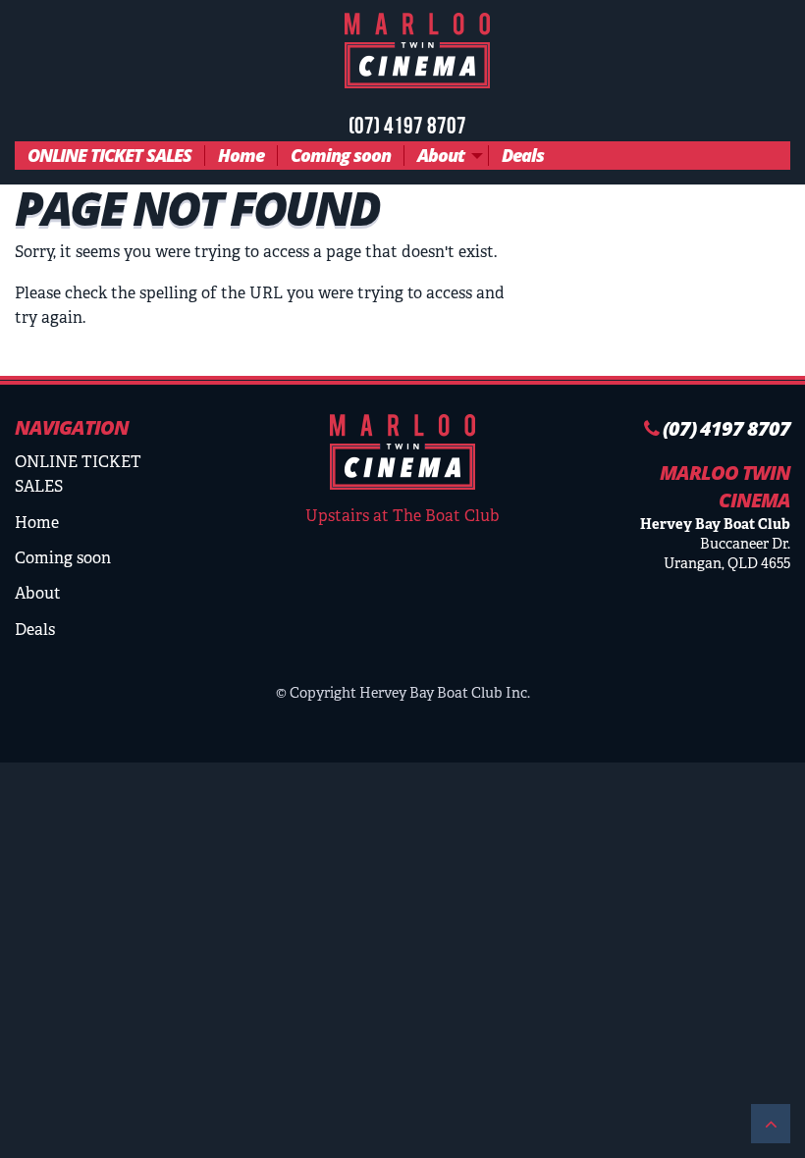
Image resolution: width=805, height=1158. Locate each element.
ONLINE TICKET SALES (109, 155)
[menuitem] (110, 155)
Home (241, 155)
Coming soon (341, 155)
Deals (523, 155)
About (440, 155)
